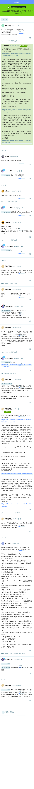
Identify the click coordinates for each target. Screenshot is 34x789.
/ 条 (16, 2)
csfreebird (7, 212)
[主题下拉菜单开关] (32, 2)
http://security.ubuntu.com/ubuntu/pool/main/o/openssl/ (16, 111)
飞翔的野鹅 (7, 311)
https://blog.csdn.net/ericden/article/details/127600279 (16, 141)
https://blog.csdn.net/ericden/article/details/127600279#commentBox (16, 55)
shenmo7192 (8, 384)
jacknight (7, 664)
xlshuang (7, 175)
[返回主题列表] (2, 2)
